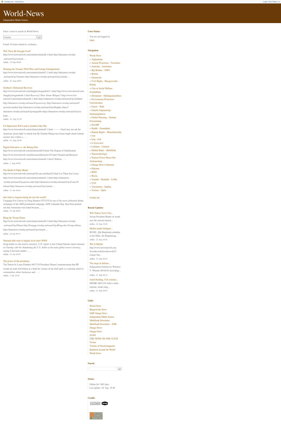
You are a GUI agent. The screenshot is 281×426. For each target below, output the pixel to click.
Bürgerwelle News (98, 309)
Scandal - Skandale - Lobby (104, 179)
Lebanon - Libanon (100, 146)
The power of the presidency (16, 261)
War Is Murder (96, 243)
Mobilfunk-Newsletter (100, 320)
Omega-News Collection (103, 164)
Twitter (93, 342)
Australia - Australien (101, 66)
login (92, 40)
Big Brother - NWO (101, 70)
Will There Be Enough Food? (17, 51)
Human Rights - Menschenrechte (106, 132)
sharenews (19, 2)
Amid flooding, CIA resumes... (104, 279)
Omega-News (96, 331)
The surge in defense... (100, 263)
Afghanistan (97, 59)
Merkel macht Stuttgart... (101, 228)
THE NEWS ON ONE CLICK (104, 338)
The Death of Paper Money (15, 170)
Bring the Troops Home (14, 217)
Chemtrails (96, 77)
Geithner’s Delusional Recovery (17, 87)
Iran (93, 135)
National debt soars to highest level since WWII (25, 240)
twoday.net (9, 2)
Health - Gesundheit (101, 128)
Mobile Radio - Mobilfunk (104, 150)
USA (94, 182)
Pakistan (95, 168)
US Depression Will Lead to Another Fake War (25, 125)
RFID (94, 172)
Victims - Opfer (99, 190)
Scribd (93, 334)
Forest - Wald (98, 106)
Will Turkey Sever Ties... (101, 212)
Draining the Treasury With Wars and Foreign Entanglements (31, 69)
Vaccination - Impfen (101, 186)
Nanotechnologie (99, 153)
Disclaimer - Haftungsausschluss (106, 95)
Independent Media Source (102, 316)
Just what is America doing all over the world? (24, 197)
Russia (94, 175)
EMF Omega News (98, 313)
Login (265, 2)
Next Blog (272, 2)
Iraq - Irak (96, 139)
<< (278, 2)
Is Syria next (97, 142)
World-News (23, 12)
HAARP (95, 124)
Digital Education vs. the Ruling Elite (20, 147)
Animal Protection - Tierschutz (106, 62)
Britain (95, 73)
